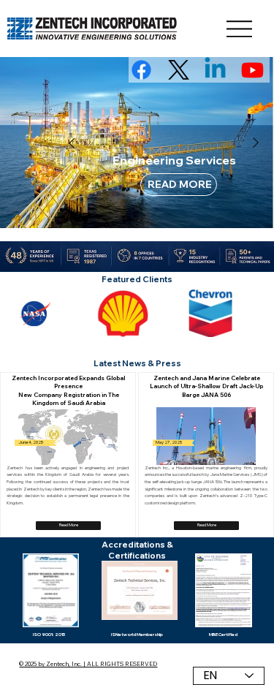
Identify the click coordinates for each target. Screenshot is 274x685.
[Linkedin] (215, 70)
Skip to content (12, 2)
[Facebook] (141, 70)
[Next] (255, 142)
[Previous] (71, 143)
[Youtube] (252, 70)
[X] (178, 70)
